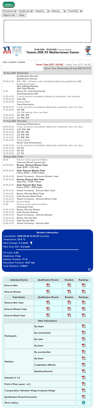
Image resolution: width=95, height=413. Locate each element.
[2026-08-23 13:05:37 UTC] (83, 328)
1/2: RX (20, 153)
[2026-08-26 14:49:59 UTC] (69, 310)
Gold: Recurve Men (26, 221)
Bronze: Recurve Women (28, 209)
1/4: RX (20, 151)
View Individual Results (27, 86)
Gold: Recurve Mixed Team (29, 196)
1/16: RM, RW (23, 129)
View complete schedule (14, 62)
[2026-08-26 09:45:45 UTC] (83, 398)
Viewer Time (78, 64)
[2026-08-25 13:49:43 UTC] (83, 366)
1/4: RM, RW (23, 115)
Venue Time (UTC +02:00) (49, 64)
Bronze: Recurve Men (27, 218)
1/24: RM (21, 99)
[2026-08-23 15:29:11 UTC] (83, 373)
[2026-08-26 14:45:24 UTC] (69, 304)
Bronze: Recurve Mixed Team (30, 194)
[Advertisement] (47, 31)
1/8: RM (20, 110)
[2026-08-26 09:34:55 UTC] (48, 287)
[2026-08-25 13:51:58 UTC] (83, 392)
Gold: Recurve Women (27, 212)
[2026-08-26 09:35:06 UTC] (48, 317)
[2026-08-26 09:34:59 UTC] (48, 293)
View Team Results (26, 88)
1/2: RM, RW (23, 118)
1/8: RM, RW (23, 132)
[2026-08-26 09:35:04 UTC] (48, 304)
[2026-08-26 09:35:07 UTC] (48, 310)
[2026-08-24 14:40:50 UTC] (83, 334)
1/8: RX (20, 148)
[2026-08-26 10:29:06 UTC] (69, 287)
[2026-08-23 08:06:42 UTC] (83, 379)
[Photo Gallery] (83, 404)
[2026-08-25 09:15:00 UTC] (83, 385)
